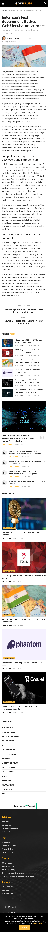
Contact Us (6, 825)
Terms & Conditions (10, 845)
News (4, 776)
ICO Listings (7, 863)
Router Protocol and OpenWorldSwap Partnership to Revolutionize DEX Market (25, 452)
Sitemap (5, 890)
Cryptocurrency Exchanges (13, 873)
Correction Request (10, 828)
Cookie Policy (7, 852)
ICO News (6, 758)
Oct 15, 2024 (26, 476)
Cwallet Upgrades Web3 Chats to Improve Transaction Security (28, 381)
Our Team (6, 832)
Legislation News (10, 763)
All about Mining (8, 869)
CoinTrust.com (12, 912)
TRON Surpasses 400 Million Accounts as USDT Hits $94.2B (30, 351)
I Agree (24, 927)
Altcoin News (8, 728)
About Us (5, 822)
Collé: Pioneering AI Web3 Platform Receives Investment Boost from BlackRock (18, 438)
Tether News (7, 789)
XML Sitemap (7, 893)
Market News (9, 571)
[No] (45, 923)
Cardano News (8, 750)
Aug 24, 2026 (31, 345)
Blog (4, 745)
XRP (3, 794)
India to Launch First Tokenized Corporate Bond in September (27, 361)
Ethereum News (9, 754)
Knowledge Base (9, 866)
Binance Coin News (10, 736)
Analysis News (8, 732)
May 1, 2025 (25, 466)
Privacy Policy (7, 849)
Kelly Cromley (14, 38)
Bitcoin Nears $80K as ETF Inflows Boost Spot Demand (28, 341)
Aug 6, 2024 (25, 456)
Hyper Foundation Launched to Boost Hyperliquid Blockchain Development (23, 472)
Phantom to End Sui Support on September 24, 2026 (27, 371)
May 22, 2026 (27, 38)
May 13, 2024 (19, 444)
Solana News (8, 785)
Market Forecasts (10, 767)
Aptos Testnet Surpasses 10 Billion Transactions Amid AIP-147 (29, 391)
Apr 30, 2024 (26, 486)
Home (4, 10)
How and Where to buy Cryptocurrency (18, 876)
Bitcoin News (9, 528)
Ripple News (7, 780)
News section (7, 887)
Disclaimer (6, 842)
